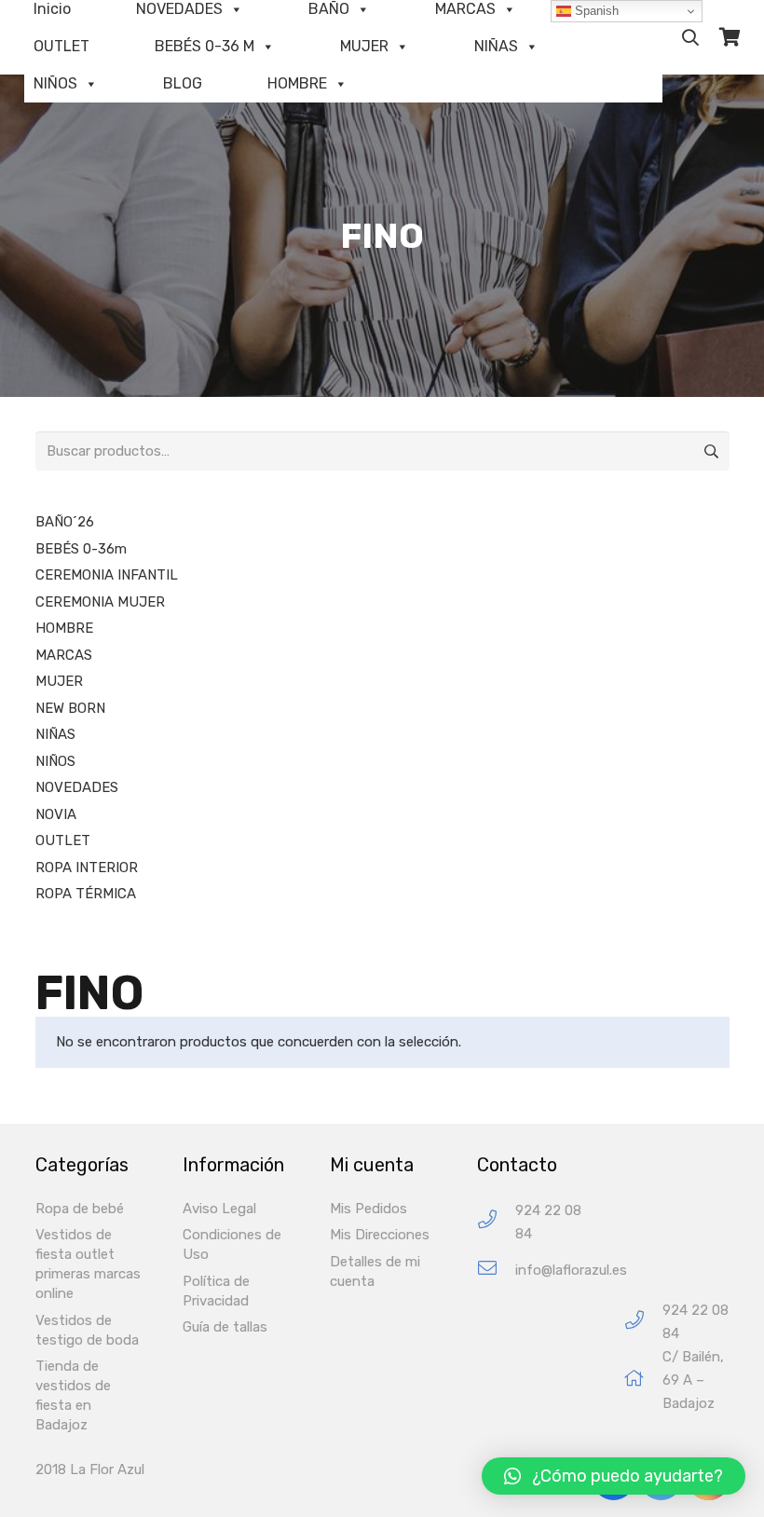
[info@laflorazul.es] (496, 1270)
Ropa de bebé (79, 1208)
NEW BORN (70, 708)
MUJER (364, 46)
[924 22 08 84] (496, 1222)
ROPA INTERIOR (86, 867)
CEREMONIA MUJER (100, 602)
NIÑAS (496, 46)
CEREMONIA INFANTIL (106, 575)
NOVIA (55, 814)
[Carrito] (729, 37)
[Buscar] (690, 37)
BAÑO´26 (64, 521)
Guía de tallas (225, 1327)
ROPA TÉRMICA (85, 893)
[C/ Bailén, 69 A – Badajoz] (643, 1380)
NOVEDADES (76, 787)
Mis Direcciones (380, 1234)
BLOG (182, 83)
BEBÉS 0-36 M (204, 46)
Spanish (595, 11)
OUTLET (61, 46)
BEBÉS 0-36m (81, 548)
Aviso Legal (219, 1208)
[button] (613, 1476)
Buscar (710, 451)
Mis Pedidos (368, 1208)
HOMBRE (297, 83)
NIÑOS (55, 83)
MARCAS (63, 655)
